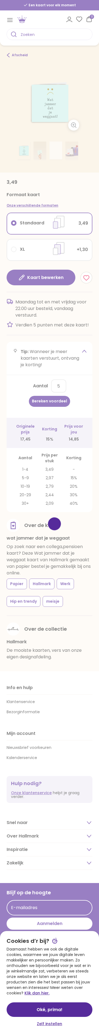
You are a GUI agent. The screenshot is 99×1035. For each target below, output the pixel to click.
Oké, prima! (49, 1009)
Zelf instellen (49, 1023)
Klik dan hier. (37, 993)
